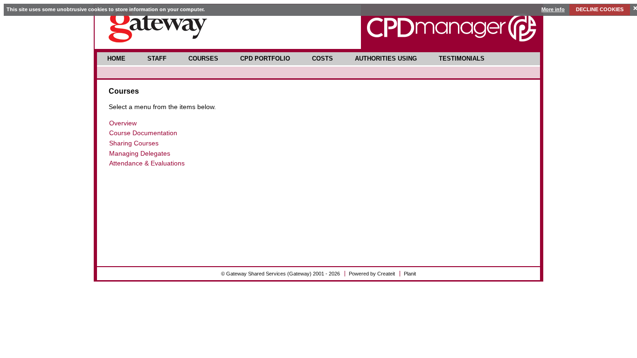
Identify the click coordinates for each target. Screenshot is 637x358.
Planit (410, 273)
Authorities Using (386, 58)
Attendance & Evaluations (147, 163)
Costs (322, 58)
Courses (203, 58)
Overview (123, 123)
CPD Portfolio (265, 58)
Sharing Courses (134, 143)
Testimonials (462, 58)
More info (553, 9)
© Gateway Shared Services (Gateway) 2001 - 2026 (280, 273)
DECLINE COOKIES (599, 9)
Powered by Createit (372, 273)
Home (116, 58)
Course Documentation (143, 133)
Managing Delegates (139, 153)
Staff (156, 58)
